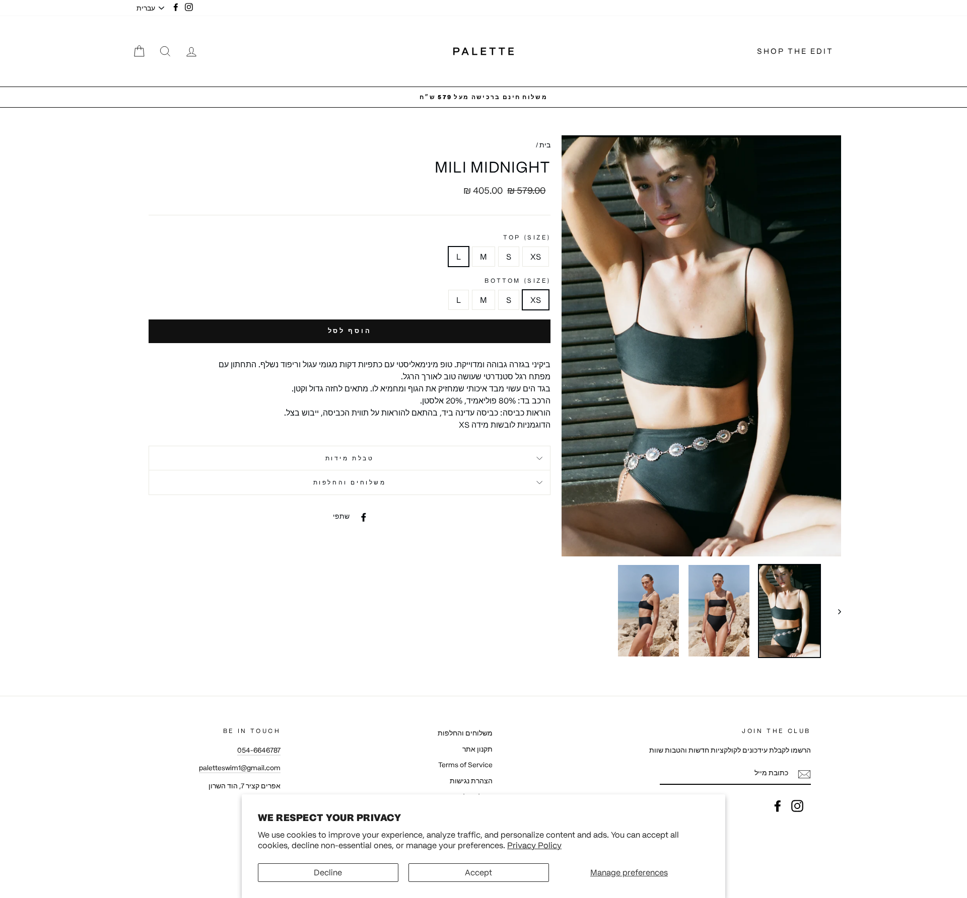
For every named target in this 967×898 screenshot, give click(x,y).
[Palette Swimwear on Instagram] (797, 806)
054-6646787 (259, 750)
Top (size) (526, 237)
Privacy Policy (534, 845)
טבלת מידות (349, 458)
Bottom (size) (517, 280)
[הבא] (834, 611)
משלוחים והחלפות (349, 482)
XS (535, 257)
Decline (328, 872)
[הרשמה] (804, 774)
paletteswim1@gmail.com (240, 768)
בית (544, 145)
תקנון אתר (477, 749)
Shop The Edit (795, 51)
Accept (478, 872)
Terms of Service (465, 765)
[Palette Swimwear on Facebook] (778, 806)
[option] (483, 97)
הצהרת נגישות (471, 781)
